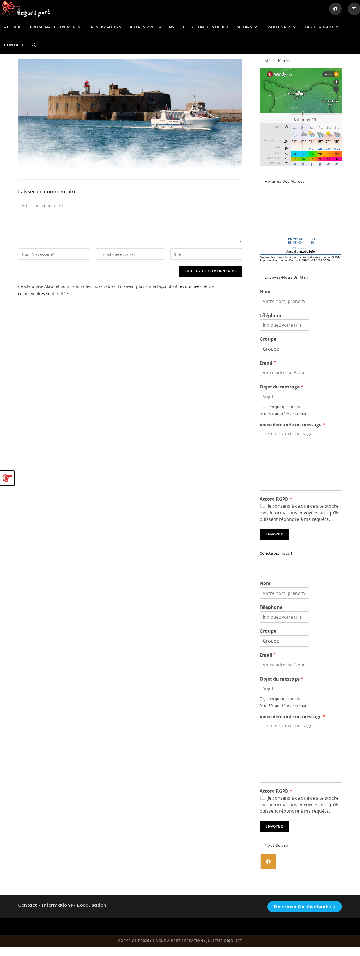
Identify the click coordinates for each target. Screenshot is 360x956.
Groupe (268, 339)
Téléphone (271, 315)
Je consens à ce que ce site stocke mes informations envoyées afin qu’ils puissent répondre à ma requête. (299, 512)
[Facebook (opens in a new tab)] (335, 9)
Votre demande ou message (292, 425)
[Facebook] (268, 861)
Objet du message (281, 387)
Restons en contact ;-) (304, 906)
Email (268, 363)
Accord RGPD (276, 499)
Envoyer (274, 534)
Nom (265, 292)
